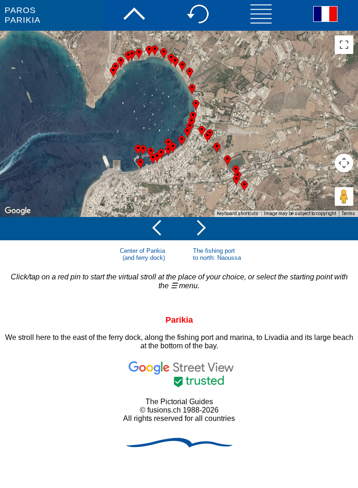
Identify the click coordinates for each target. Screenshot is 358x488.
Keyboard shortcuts (237, 213)
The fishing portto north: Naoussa (217, 254)
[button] (149, 51)
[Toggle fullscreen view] (344, 44)
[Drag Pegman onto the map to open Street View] (344, 196)
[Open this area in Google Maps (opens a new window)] (17, 211)
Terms (348, 213)
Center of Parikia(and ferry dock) (142, 254)
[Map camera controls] (344, 163)
